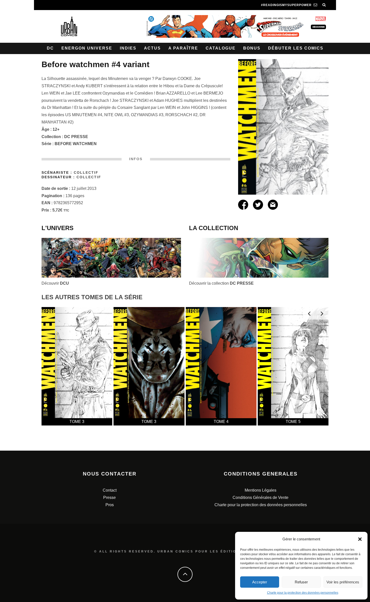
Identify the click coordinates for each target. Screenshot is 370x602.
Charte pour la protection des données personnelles (302, 592)
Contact (110, 490)
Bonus (252, 48)
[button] (359, 539)
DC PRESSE (76, 137)
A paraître (183, 48)
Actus (152, 48)
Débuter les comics (295, 48)
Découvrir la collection (221, 283)
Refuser (301, 582)
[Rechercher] (324, 5)
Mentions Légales (260, 490)
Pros (109, 505)
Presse (109, 497)
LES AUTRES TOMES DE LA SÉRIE (92, 297)
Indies (128, 48)
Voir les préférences (342, 582)
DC (50, 48)
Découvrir (55, 283)
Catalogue (221, 48)
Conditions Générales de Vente (260, 497)
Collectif (86, 173)
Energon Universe (86, 48)
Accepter (259, 582)
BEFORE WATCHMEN (76, 144)
